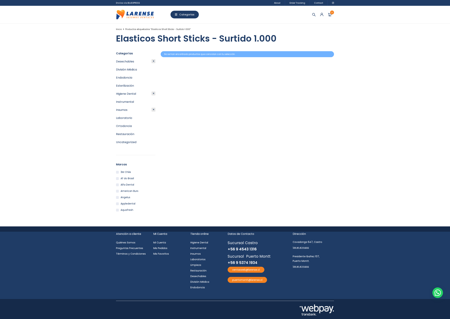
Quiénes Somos (125, 242)
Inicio (119, 29)
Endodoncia (124, 78)
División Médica (126, 70)
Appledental (128, 203)
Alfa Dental (127, 184)
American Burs (129, 191)
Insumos (121, 110)
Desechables (125, 61)
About (277, 2)
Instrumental (125, 102)
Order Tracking (297, 2)
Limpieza (195, 265)
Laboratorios (197, 259)
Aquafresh (127, 210)
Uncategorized (126, 142)
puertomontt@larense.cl (247, 280)
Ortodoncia (124, 126)
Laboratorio (124, 118)
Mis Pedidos (160, 248)
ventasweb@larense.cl (246, 269)
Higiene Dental (126, 94)
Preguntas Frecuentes (129, 248)
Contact (318, 2)
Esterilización (125, 86)
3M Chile (126, 172)
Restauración (125, 134)
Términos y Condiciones (131, 254)
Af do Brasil (127, 178)
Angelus (125, 197)
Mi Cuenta (159, 242)
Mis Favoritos (161, 254)
